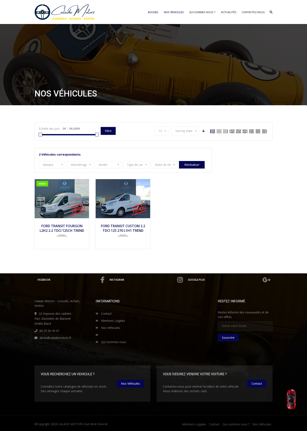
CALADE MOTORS (70, 424)
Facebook (44, 279)
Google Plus (196, 279)
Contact (106, 314)
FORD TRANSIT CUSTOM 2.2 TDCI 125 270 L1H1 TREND (123, 228)
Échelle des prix (49, 129)
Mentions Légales (112, 321)
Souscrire (228, 338)
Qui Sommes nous (113, 342)
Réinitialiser (191, 165)
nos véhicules (130, 383)
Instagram (117, 279)
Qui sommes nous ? (236, 424)
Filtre (108, 131)
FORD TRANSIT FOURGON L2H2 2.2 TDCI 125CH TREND (62, 228)
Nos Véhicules (110, 328)
